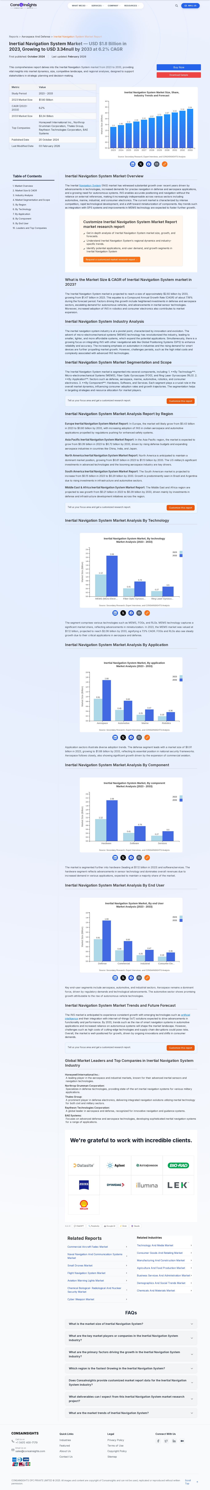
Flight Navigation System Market (86, 1273)
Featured (64, 1445)
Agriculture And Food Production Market (161, 1267)
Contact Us (66, 1456)
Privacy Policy (115, 1440)
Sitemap (112, 1456)
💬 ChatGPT (79, 1226)
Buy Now (178, 67)
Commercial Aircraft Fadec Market (87, 1246)
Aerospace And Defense (36, 36)
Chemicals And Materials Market (156, 1290)
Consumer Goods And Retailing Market (159, 1252)
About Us (65, 1451)
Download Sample (179, 75)
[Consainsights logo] (33, 1433)
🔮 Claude (135, 1226)
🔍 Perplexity (93, 1226)
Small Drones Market (79, 1265)
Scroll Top (188, 1482)
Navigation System (90, 185)
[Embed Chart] (164, 164)
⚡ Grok (123, 1226)
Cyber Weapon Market (80, 1299)
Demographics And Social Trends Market (161, 1283)
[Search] (176, 6)
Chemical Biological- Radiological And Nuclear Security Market (94, 1290)
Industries (65, 1440)
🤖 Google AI (109, 1226)
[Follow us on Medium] (182, 1441)
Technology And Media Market (155, 1245)
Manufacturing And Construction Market (161, 1260)
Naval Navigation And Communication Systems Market (94, 1256)
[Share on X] (140, 164)
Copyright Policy (117, 1451)
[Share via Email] (156, 164)
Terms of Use (115, 1445)
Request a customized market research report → (112, 259)
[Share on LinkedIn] (132, 164)
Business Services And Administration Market (163, 1275)
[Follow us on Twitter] (166, 1441)
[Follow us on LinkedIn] (174, 1441)
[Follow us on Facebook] (158, 1441)
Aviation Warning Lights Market (85, 1280)
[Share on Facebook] (148, 164)
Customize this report (180, 401)
